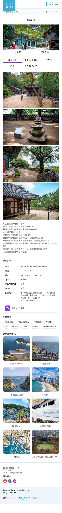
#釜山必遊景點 (23, 321)
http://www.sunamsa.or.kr (31, 275)
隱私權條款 (7, 476)
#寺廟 (48, 321)
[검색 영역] (52, 5)
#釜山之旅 (9, 321)
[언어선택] (46, 4)
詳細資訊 (12, 60)
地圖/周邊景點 (31, 60)
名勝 (17, 12)
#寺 (6, 326)
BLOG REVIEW (31, 66)
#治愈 (25, 326)
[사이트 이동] (5, 481)
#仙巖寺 (15, 326)
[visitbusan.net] (9, 5)
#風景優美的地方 (49, 326)
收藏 (18, 52)
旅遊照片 (50, 60)
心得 (12, 66)
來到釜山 (9, 12)
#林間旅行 (38, 321)
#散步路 (35, 326)
